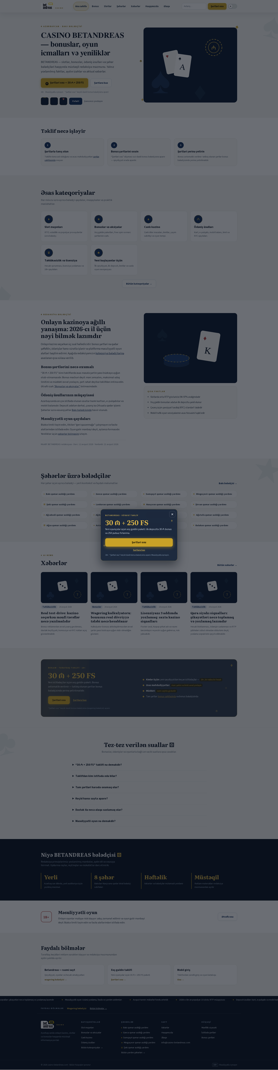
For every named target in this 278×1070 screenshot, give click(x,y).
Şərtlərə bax (139, 550)
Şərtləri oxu (139, 542)
